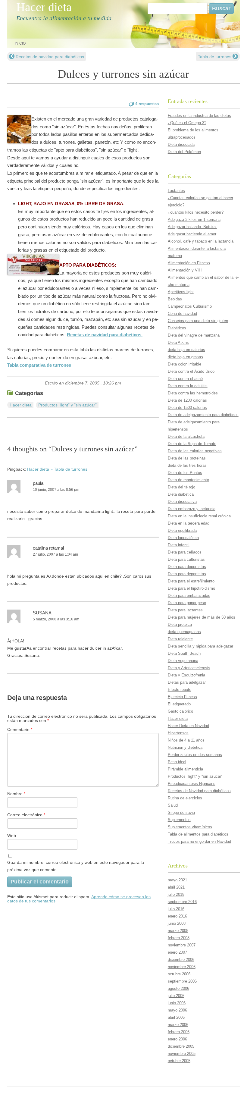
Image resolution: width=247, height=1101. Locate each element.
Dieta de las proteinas (187, 458)
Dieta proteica (180, 624)
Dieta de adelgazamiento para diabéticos (203, 414)
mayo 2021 (177, 880)
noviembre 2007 (181, 945)
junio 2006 (177, 1003)
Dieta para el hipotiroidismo (191, 588)
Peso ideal (177, 762)
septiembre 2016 (182, 901)
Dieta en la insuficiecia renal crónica (199, 516)
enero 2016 (177, 916)
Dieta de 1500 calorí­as (187, 407)
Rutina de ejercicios (185, 798)
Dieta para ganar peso (187, 603)
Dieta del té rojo (181, 487)
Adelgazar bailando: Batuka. (192, 226)
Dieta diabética (181, 494)
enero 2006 (177, 1039)
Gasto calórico (180, 711)
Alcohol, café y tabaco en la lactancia (200, 241)
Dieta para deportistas (187, 566)
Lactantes (176, 190)
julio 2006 (176, 995)
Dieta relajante (180, 639)
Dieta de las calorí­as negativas (195, 451)
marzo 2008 (178, 930)
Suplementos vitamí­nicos (190, 827)
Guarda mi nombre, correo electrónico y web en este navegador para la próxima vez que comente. (75, 866)
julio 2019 (176, 894)
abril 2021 (176, 887)
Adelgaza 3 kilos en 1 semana (194, 219)
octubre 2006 (179, 974)
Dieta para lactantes (185, 610)
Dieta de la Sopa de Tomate (192, 443)
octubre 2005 (179, 1061)
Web (11, 835)
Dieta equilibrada (182, 530)
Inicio (20, 43)
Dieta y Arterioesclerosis (189, 668)
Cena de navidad (182, 313)
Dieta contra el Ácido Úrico (191, 371)
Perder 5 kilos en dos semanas (195, 754)
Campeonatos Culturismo (190, 306)
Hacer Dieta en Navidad (188, 725)
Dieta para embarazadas (189, 595)
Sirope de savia (181, 812)
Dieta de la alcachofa (186, 436)
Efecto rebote (179, 689)
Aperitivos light (181, 292)
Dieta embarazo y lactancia (191, 509)
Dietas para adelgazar (187, 682)
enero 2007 (177, 952)
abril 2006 (176, 1017)
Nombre (16, 793)
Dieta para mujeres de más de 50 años (201, 617)
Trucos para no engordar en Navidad (199, 841)
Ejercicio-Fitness (182, 697)
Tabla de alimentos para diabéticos (198, 834)
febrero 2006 (178, 1032)
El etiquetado (179, 704)
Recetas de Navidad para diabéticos (199, 791)
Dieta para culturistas (186, 559)
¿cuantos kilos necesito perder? (196, 212)
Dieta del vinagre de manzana (194, 335)
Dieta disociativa (182, 501)
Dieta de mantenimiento (188, 480)
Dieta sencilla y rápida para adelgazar (200, 646)
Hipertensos (178, 733)
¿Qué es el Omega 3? (187, 123)
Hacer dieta (44, 7)
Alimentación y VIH (185, 270)
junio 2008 (177, 923)
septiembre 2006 (182, 981)
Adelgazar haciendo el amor (192, 234)
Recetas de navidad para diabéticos (49, 56)
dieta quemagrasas (184, 631)
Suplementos (179, 819)
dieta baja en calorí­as (186, 349)
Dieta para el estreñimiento (191, 581)
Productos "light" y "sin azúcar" (67, 405)
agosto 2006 (178, 988)
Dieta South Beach (184, 653)
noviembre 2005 (181, 1053)
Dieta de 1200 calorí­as (187, 400)
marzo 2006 (178, 1024)
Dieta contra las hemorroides (193, 393)
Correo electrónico (26, 814)
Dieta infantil (178, 545)
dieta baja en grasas (185, 357)
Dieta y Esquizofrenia (186, 675)
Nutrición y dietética (185, 747)
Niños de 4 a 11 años (186, 740)
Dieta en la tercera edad (188, 523)
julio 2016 (176, 909)
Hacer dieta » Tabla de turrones (57, 469)
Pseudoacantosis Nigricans (191, 783)
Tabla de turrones (215, 56)
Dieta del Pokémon (184, 151)
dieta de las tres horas (187, 465)
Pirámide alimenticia (185, 769)
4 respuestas (147, 104)
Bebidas (175, 299)
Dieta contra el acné (185, 378)
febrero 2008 (178, 938)
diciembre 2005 (181, 1046)
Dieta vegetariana (183, 660)
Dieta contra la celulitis (188, 386)
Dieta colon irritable (184, 364)
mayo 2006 (177, 1010)
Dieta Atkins (178, 342)
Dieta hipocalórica (183, 537)
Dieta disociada (181, 144)
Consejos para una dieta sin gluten (198, 320)
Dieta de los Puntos (185, 472)
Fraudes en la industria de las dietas (199, 115)
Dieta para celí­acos (185, 552)
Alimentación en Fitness (189, 263)
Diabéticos (177, 328)
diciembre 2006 (181, 959)
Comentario (19, 729)
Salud (173, 805)
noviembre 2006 (181, 967)
